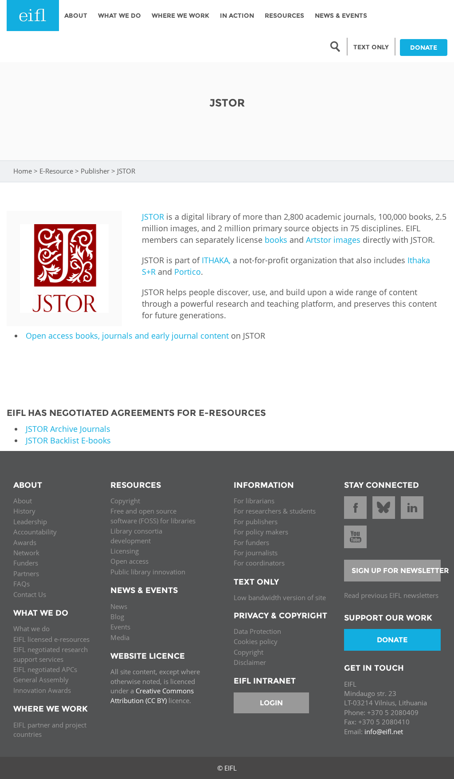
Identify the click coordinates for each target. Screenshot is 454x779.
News (118, 606)
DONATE (423, 47)
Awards (24, 542)
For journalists (256, 552)
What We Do (119, 16)
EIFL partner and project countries (49, 729)
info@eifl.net (383, 731)
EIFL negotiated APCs (45, 669)
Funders (25, 562)
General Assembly (41, 679)
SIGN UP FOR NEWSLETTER (396, 570)
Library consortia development (136, 535)
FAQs (21, 583)
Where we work (180, 16)
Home (22, 170)
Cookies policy (256, 641)
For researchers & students (275, 510)
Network (26, 552)
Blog (117, 616)
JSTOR (153, 216)
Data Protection (257, 631)
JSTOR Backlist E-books (68, 440)
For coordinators (259, 562)
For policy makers (261, 531)
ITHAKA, (216, 260)
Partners (26, 573)
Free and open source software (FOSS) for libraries (153, 515)
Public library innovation (147, 571)
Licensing (124, 550)
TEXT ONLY (371, 47)
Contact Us (29, 594)
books (276, 239)
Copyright (125, 500)
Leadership (30, 521)
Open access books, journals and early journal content (127, 335)
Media (119, 637)
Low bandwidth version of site (280, 597)
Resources (284, 16)
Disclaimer (250, 662)
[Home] (33, 15)
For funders (251, 542)
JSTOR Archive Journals (68, 428)
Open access (129, 561)
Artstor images (333, 239)
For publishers (256, 521)
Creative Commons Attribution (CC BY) (152, 695)
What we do (31, 628)
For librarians (254, 500)
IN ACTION (237, 16)
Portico (187, 271)
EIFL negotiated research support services (50, 654)
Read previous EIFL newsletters (391, 595)
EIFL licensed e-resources (51, 639)
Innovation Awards (42, 690)
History (24, 510)
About (75, 16)
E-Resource (56, 170)
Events (120, 626)
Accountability (35, 531)
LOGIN (271, 703)
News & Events (341, 16)
